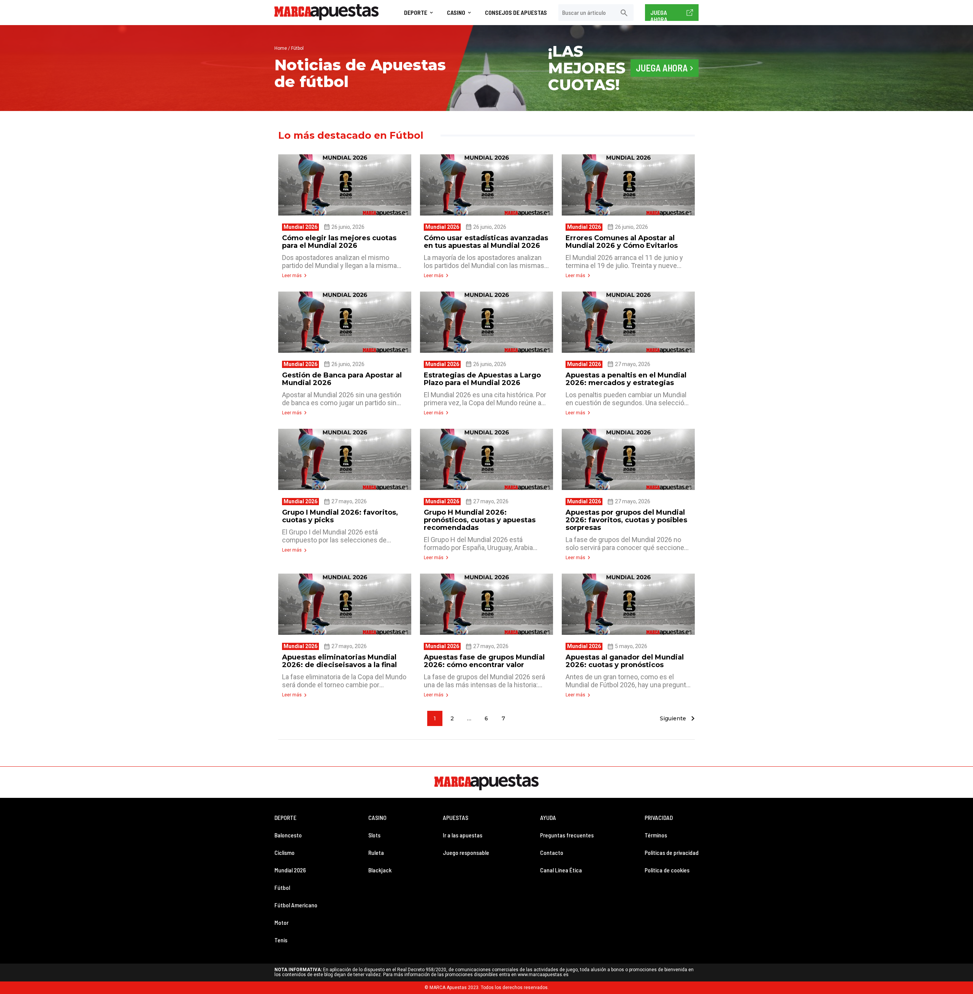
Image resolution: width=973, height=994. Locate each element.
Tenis (280, 939)
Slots (374, 835)
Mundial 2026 (290, 870)
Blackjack (379, 870)
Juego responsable (466, 852)
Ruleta (376, 852)
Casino (456, 12)
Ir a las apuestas (462, 835)
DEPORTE (285, 817)
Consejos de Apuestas (516, 12)
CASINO (377, 817)
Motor (281, 922)
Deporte (415, 12)
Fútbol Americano (295, 904)
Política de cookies (667, 870)
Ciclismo (284, 852)
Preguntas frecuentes (567, 835)
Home (280, 48)
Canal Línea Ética (561, 870)
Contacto (551, 852)
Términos (656, 835)
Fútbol (282, 887)
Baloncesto (288, 835)
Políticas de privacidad (672, 852)
